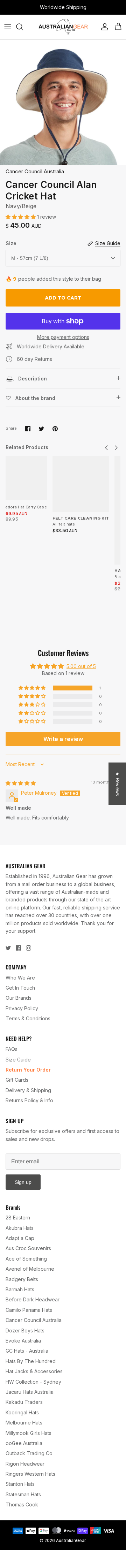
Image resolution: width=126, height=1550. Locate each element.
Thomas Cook (22, 1504)
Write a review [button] (63, 738)
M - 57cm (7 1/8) (29, 258)
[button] (21, 217)
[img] (21, 783)
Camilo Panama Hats (29, 1310)
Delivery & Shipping (28, 1090)
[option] (63, 102)
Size (11, 243)
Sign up (23, 1182)
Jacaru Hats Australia (30, 1392)
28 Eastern (18, 1217)
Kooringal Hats (22, 1412)
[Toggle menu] (7, 27)
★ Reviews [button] (117, 783)
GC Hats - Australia (27, 1351)
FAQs (12, 1049)
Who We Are (20, 978)
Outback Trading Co (29, 1453)
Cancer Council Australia (35, 171)
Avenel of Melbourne (30, 1269)
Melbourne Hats (24, 1423)
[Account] (103, 27)
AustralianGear (70, 1540)
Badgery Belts (22, 1279)
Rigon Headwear (25, 1464)
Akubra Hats (20, 1228)
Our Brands (18, 998)
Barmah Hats (20, 1289)
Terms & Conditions (28, 1018)
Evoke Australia (23, 1341)
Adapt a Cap (20, 1238)
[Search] (23, 27)
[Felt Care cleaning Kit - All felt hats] (80, 484)
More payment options (63, 337)
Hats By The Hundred (31, 1361)
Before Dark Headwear (32, 1299)
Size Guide (18, 1060)
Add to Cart (63, 298)
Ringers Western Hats (30, 1474)
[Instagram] (28, 948)
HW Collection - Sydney (33, 1382)
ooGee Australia (24, 1443)
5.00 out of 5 (81, 666)
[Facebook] (18, 948)
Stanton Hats (20, 1484)
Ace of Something (26, 1259)
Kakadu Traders (24, 1402)
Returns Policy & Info (29, 1100)
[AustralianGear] (63, 27)
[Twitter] (8, 948)
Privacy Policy (22, 1008)
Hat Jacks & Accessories (34, 1371)
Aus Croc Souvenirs (28, 1248)
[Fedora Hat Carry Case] (25, 478)
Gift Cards (17, 1080)
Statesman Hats (23, 1494)
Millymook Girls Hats (28, 1433)
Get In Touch (20, 988)
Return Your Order (28, 1070)
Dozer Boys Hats (25, 1330)
